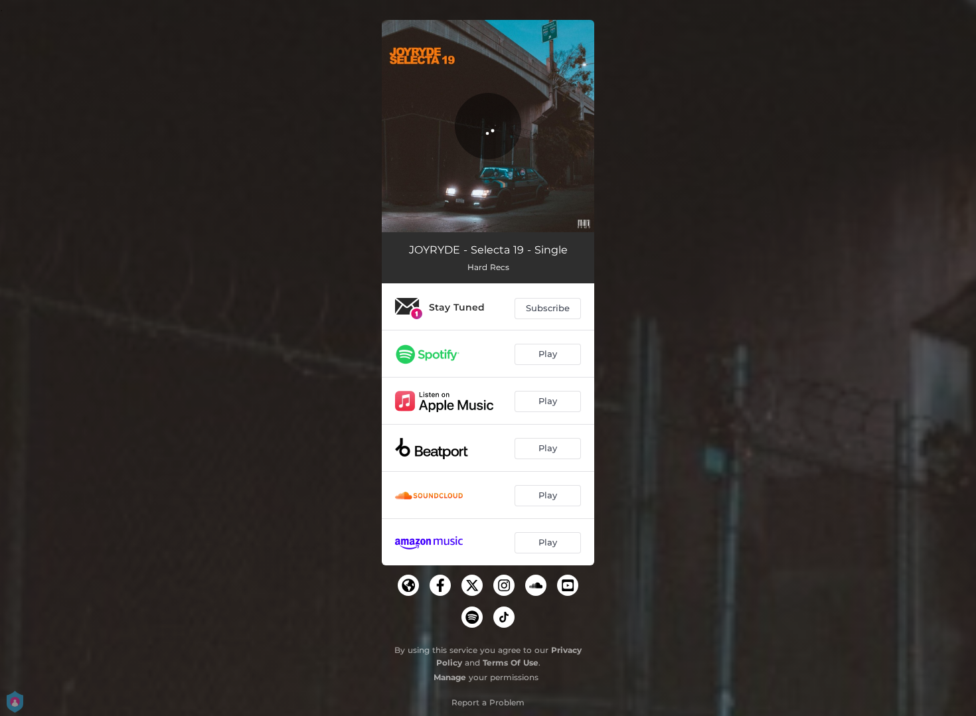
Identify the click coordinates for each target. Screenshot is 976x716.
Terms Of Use (510, 663)
